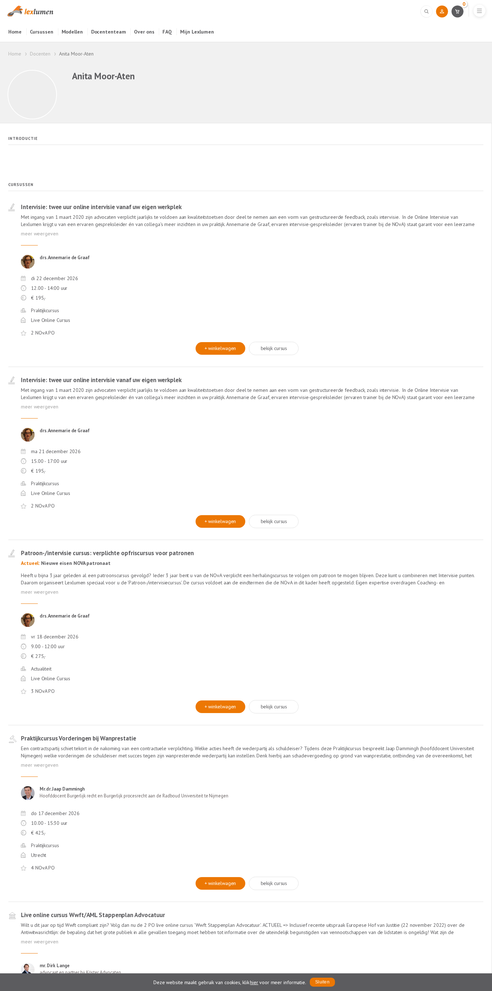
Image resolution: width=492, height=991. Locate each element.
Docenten (40, 53)
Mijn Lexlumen (197, 31)
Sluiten (322, 982)
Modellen (72, 31)
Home (15, 31)
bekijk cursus (274, 348)
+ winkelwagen (220, 348)
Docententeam (108, 31)
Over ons (144, 31)
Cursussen (41, 31)
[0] (457, 11)
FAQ (167, 31)
